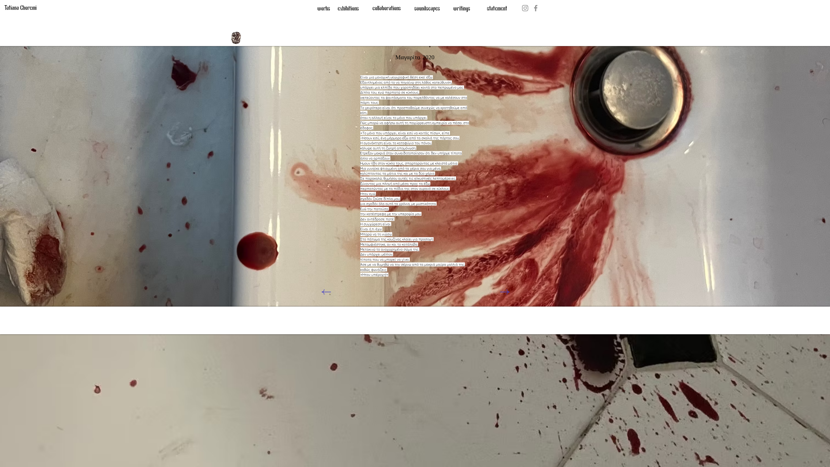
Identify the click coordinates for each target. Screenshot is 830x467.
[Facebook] (536, 8)
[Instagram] (525, 8)
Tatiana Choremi (20, 8)
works (323, 8)
